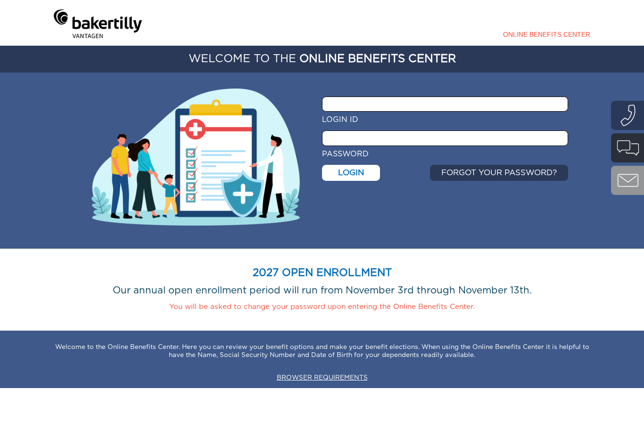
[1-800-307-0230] (627, 115)
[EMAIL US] (627, 180)
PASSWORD (345, 154)
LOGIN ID (340, 119)
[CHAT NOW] (627, 147)
